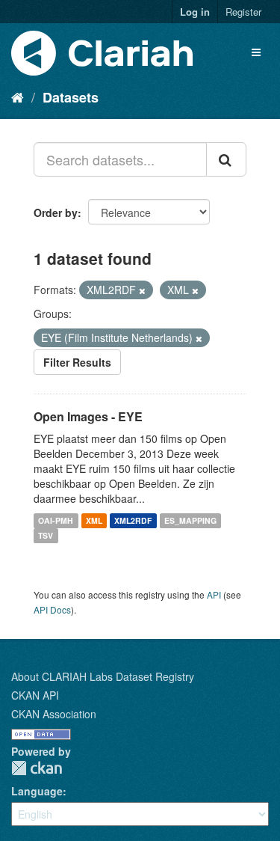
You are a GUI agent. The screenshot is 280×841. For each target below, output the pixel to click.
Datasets (71, 97)
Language (37, 790)
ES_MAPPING (190, 520)
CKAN (36, 768)
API (214, 594)
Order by (56, 212)
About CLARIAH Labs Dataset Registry (102, 676)
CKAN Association (53, 713)
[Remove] (142, 290)
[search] (226, 159)
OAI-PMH (55, 520)
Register (243, 11)
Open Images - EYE (88, 416)
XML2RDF (133, 520)
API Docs (52, 609)
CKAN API (35, 695)
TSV (45, 535)
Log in (195, 11)
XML (94, 520)
